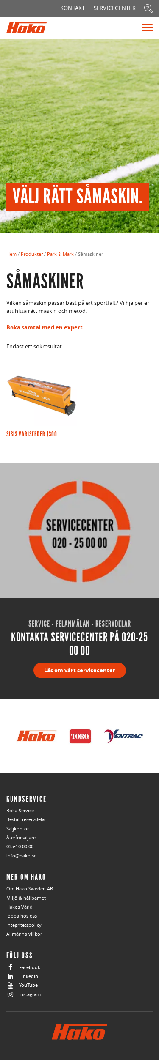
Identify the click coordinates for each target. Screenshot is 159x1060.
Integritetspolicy (24, 925)
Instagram (30, 994)
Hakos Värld (19, 907)
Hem (11, 254)
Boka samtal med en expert (44, 327)
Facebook (29, 967)
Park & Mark (60, 254)
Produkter (32, 254)
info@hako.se (21, 855)
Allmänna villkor (24, 934)
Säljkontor (17, 828)
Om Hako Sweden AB (29, 888)
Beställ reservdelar (26, 819)
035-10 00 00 (19, 846)
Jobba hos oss (21, 915)
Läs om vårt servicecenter (79, 670)
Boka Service (20, 810)
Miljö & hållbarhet (26, 898)
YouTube (28, 985)
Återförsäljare (21, 837)
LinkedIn (28, 976)
